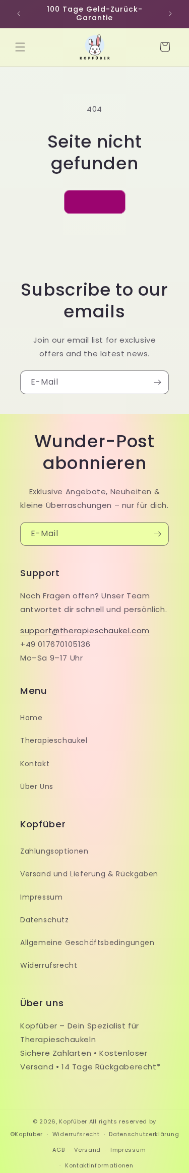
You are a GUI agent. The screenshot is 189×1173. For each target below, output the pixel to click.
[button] (20, 47)
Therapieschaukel (54, 740)
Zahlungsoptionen (54, 851)
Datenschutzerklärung (144, 1134)
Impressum (41, 897)
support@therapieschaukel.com (85, 630)
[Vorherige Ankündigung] (19, 14)
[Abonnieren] (157, 382)
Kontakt (34, 764)
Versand (87, 1150)
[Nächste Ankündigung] (170, 14)
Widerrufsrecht (48, 965)
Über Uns (36, 786)
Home (31, 718)
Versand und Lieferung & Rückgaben (89, 874)
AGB (58, 1150)
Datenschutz (44, 920)
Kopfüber (73, 1121)
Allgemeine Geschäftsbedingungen (87, 942)
